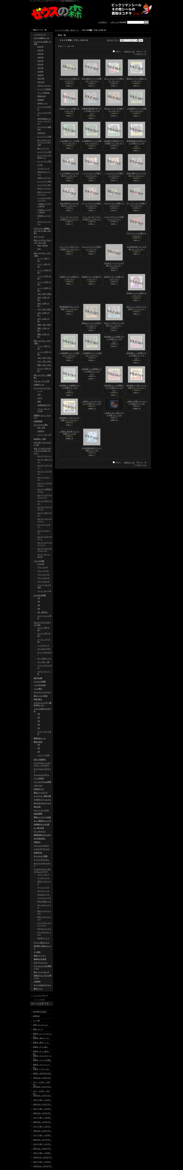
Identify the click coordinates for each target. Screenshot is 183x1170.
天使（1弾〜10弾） (44, 294)
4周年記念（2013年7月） (42, 1104)
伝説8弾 (40, 72)
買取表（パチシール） (41, 1069)
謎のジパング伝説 (40, 696)
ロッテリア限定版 (44, 89)
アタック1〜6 (42, 567)
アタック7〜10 (42, 571)
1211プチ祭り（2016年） (42, 1135)
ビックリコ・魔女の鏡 (42, 796)
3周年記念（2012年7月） (42, 1096)
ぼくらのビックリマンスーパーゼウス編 (44, 142)
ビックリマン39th (44, 185)
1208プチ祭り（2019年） (42, 1162)
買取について (38, 1029)
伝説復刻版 (38, 421)
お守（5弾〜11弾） (44, 362)
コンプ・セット (43, 874)
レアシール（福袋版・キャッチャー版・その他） (42, 230)
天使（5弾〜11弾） (44, 358)
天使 (39, 395)
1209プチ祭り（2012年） (42, 1100)
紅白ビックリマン (44, 188)
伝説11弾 (40, 82)
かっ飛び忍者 (39, 828)
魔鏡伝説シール (40, 738)
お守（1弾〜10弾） (44, 309)
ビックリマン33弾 (44, 137)
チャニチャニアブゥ (41, 775)
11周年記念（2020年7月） (43, 1166)
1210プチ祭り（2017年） (42, 1144)
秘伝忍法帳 (38, 678)
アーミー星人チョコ (41, 943)
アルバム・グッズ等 (41, 381)
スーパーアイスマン (41, 860)
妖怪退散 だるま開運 (114, 355)
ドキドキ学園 (39, 561)
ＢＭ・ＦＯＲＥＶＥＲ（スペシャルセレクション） (42, 450)
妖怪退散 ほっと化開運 (114, 387)
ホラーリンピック (40, 963)
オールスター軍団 (40, 856)
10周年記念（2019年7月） (43, 1157)
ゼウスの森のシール (41, 38)
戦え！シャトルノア (41, 972)
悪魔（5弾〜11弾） (44, 365)
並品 (39, 249)
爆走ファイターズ (40, 793)
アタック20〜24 (43, 582)
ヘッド (39, 391)
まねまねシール (43, 895)
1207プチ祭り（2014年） (42, 1118)
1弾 (38, 598)
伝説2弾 (40, 50)
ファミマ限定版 (43, 93)
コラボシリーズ (43, 169)
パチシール (38, 786)
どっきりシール (43, 878)
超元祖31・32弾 (40, 439)
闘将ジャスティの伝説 (42, 817)
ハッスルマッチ (43, 646)
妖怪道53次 (38, 853)
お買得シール (39, 385)
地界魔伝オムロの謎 (41, 824)
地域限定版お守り (44, 405)
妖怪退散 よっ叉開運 (136, 355)
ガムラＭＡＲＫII (43, 649)
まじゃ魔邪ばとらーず (42, 821)
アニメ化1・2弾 (43, 662)
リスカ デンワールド (42, 849)
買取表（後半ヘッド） (41, 1043)
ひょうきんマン (40, 831)
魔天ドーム (38, 989)
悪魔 (39, 402)
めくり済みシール (44, 658)
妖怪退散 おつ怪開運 (69, 387)
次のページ (141, 54)
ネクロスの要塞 (40, 682)
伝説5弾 (40, 61)
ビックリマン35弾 (44, 161)
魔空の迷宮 (38, 742)
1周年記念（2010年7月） (42, 1078)
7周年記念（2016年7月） (42, 1131)
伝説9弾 (40, 75)
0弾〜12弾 (41, 428)
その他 (39, 165)
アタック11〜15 (43, 575)
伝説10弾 (40, 79)
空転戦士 (37, 842)
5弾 (38, 728)
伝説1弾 (40, 47)
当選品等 (40, 431)
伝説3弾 (40, 54)
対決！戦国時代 (40, 760)
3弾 (38, 605)
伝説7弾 (40, 68)
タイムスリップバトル (42, 692)
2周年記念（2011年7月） (42, 1087)
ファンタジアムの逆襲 (42, 782)
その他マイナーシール (42, 800)
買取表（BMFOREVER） (42, 1073)
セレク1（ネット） (44, 456)
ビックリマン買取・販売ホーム (67, 30)
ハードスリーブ (40, 34)
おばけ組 (40, 564)
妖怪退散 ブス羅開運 (92, 387)
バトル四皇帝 (39, 778)
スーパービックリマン (42, 388)
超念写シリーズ (43, 938)
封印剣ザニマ (39, 789)
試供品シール (42, 103)
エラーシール (39, 237)
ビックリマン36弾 (44, 181)
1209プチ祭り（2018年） (42, 1153)
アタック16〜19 (43, 578)
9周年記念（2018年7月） (42, 1149)
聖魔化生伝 (41, 96)
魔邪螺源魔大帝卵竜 (136, 143)
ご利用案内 (102, 22)
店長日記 (36, 1016)
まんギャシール (43, 891)
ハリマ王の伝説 (40, 685)
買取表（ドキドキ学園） (42, 1060)
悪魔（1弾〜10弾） (44, 325)
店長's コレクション (40, 1025)
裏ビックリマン (43, 148)
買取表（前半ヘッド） (41, 1038)
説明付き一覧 (129, 52)
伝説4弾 (40, 57)
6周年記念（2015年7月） (42, 1122)
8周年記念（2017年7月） (42, 1140)
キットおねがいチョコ (42, 985)
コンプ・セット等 (44, 435)
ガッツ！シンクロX (41, 810)
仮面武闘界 (38, 814)
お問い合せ (114, 22)
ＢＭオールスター (44, 86)
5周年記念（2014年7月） (42, 1113)
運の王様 (37, 807)
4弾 (38, 609)
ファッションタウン (41, 846)
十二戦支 (37, 952)
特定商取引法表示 (40, 1012)
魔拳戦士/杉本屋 (40, 959)
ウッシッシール (43, 887)
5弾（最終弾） (42, 612)
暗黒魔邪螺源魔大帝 (92, 111)
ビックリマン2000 (40, 425)
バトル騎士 (38, 689)
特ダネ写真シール (44, 902)
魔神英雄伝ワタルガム (42, 835)
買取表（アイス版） (40, 1047)
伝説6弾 (40, 64)
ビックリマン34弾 (44, 152)
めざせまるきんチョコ (42, 803)
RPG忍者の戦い (40, 839)
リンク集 (36, 1020)
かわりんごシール (44, 929)
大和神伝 (37, 982)
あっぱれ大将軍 (40, 595)
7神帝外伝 (41, 133)
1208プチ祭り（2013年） (42, 1109)
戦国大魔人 (38, 699)
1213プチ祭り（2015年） (42, 1127)
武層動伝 (40, 100)
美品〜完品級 (42, 245)
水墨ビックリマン (44, 178)
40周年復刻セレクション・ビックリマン (44, 121)
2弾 (38, 602)
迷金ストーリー (40, 956)
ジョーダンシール (44, 898)
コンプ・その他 (43, 755)
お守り (39, 398)
